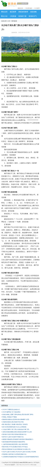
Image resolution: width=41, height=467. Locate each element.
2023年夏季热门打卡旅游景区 (11, 412)
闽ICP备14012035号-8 (24, 465)
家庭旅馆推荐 (23, 12)
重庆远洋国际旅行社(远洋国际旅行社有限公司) (16, 449)
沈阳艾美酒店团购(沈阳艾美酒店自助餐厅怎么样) (17, 432)
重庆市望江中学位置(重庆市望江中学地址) (15, 447)
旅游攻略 (33, 12)
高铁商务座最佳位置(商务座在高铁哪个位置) (15, 419)
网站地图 (33, 465)
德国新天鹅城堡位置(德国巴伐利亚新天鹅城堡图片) (17, 439)
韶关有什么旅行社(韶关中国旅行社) (13, 437)
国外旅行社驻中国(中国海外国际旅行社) (14, 434)
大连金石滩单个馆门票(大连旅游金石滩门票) (15, 429)
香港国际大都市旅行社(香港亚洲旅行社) (14, 454)
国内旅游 (14, 21)
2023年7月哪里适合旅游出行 (11, 409)
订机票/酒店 (28, 8)
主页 (8, 21)
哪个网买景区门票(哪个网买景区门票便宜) (15, 424)
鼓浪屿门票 (22, 16)
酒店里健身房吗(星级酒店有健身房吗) (13, 442)
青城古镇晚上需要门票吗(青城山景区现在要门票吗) (17, 414)
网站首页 (4, 12)
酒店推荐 (13, 12)
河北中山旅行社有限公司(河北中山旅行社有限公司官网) (19, 452)
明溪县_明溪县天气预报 (9, 417)
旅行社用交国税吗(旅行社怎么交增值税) (14, 427)
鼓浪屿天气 (33, 16)
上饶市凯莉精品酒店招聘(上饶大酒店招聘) (15, 444)
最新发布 (20, 8)
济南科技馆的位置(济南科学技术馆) (13, 422)
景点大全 (4, 16)
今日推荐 (37, 8)
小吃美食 (13, 16)
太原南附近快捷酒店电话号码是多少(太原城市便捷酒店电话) (20, 457)
